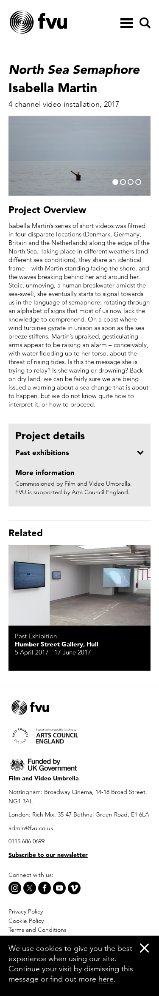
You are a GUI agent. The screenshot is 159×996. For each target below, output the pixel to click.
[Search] (143, 22)
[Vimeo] (74, 888)
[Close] (144, 947)
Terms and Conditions (37, 929)
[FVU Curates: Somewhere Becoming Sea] (79, 585)
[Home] (59, 22)
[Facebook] (44, 888)
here (106, 979)
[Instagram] (14, 888)
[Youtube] (59, 888)
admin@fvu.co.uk (30, 828)
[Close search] (145, 47)
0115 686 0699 (26, 841)
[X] (29, 888)
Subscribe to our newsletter (48, 855)
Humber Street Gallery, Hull (56, 644)
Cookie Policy (26, 921)
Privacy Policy (25, 911)
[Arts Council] (79, 735)
